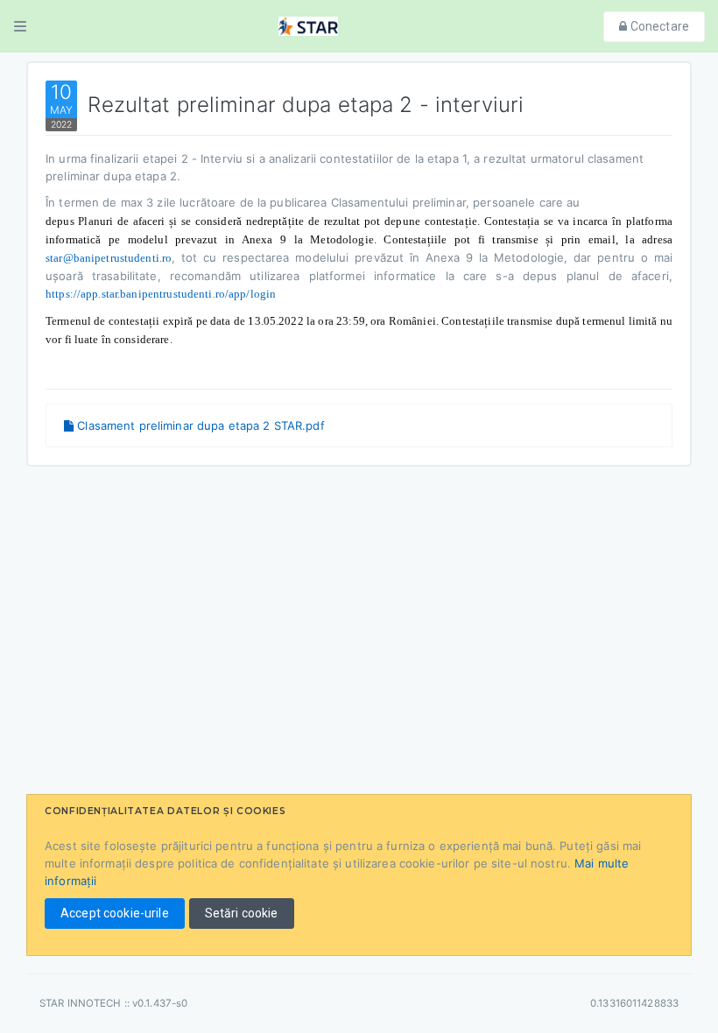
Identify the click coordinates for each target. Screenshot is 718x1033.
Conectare (658, 26)
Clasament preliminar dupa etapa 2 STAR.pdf (199, 425)
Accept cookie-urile (114, 913)
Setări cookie (241, 913)
